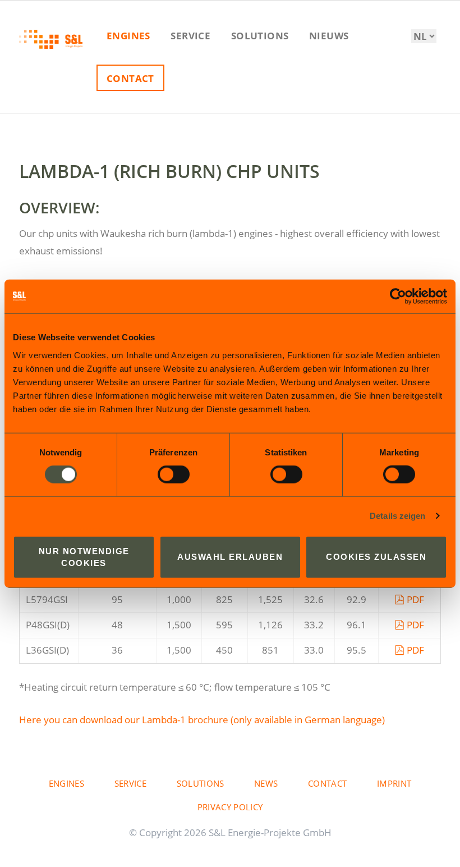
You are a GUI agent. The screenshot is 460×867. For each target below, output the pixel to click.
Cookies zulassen (376, 557)
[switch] (161, 474)
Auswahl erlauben (230, 557)
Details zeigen (397, 516)
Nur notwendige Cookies (84, 556)
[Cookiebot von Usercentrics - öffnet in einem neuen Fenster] (398, 296)
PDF (415, 599)
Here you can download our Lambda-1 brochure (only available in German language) (202, 719)
